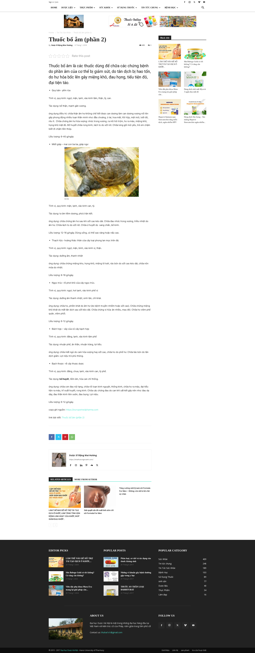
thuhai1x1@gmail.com (111, 632)
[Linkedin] (82, 465)
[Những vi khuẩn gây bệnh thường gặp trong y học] (111, 576)
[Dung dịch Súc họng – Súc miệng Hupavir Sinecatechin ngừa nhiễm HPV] (195, 106)
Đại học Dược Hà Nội (69, 650)
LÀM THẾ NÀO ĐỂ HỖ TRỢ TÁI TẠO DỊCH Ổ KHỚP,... (167, 64)
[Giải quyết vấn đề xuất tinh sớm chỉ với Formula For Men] (100, 497)
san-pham (185, 650)
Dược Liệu (67, 7)
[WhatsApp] (72, 437)
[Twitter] (194, 2)
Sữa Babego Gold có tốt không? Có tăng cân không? (193, 64)
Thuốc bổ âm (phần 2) (73, 417)
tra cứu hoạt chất (199, 650)
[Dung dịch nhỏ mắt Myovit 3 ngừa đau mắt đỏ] (195, 79)
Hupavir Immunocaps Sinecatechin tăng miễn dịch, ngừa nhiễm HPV (167, 119)
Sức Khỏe (104, 7)
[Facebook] (184, 2)
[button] (202, 7)
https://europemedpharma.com (82, 409)
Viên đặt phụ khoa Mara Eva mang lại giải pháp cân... (168, 92)
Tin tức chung (149, 7)
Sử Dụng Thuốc (126, 7)
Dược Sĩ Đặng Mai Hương (61, 45)
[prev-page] (50, 525)
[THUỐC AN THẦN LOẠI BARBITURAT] (111, 590)
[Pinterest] (65, 437)
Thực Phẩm (86, 7)
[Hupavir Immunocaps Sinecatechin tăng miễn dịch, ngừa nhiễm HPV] (169, 106)
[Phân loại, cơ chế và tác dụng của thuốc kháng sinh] (111, 562)
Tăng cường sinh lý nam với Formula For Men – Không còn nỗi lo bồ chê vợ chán (134, 491)
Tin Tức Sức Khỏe (64, 32)
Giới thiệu (165, 650)
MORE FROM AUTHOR (85, 479)
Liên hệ (175, 650)
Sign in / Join (53, 2)
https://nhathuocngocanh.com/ (81, 459)
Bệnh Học (170, 7)
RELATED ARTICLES (60, 479)
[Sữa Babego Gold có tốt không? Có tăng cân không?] (195, 51)
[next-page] (55, 525)
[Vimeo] (199, 2)
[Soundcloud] (92, 465)
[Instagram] (189, 2)
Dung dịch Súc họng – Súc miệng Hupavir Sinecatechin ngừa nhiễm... (195, 119)
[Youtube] (204, 2)
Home (54, 7)
